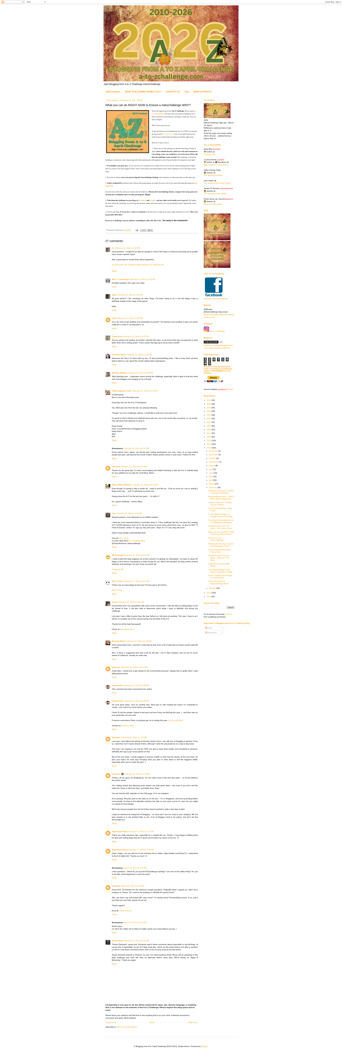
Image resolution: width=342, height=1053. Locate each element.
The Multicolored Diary (213, 175)
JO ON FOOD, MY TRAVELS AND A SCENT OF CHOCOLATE (138, 265)
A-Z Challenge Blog (136, 541)
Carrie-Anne (117, 336)
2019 (209, 426)
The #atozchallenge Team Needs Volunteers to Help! (220, 571)
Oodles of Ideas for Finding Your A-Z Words (219, 503)
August (212, 465)
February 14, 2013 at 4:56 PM (139, 355)
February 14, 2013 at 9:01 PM (136, 581)
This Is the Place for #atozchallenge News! (218, 582)
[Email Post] (137, 230)
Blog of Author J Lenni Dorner (216, 165)
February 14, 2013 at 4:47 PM (136, 336)
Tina (114, 513)
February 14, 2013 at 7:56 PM (129, 513)
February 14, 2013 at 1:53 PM (127, 248)
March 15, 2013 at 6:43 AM (132, 886)
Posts (209, 628)
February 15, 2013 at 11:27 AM (134, 667)
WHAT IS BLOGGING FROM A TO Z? (143, 92)
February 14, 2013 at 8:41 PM (136, 555)
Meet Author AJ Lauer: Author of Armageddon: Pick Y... (220, 545)
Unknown (116, 467)
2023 (209, 411)
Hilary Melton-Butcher (122, 485)
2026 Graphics (113, 92)
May (211, 476)
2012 (209, 593)
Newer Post (111, 1022)
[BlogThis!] (144, 230)
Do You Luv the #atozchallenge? (216, 539)
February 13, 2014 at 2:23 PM (136, 941)
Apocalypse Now (127, 629)
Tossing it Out (209, 154)
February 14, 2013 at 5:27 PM (134, 467)
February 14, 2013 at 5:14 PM (145, 391)
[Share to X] (146, 230)
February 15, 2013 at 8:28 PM (136, 685)
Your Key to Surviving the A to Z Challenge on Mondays (220, 521)
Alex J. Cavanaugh (120, 279)
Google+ (153, 200)
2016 (209, 437)
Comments (212, 633)
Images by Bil (117, 569)
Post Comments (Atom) (127, 1027)
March (212, 484)
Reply (114, 271)
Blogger (204, 1046)
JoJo (114, 318)
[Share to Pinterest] (151, 230)
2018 (209, 429)
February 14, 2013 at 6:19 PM (145, 485)
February (213, 487)
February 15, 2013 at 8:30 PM (136, 701)
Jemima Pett (117, 685)
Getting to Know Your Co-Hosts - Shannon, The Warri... (219, 557)
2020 (209, 422)
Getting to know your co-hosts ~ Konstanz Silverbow (221, 492)
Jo (113, 248)
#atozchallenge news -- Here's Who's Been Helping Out (221, 497)
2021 (209, 418)
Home (152, 1022)
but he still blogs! (176, 720)
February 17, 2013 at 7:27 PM (141, 831)
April (211, 480)
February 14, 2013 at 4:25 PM (130, 295)
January (212, 588)
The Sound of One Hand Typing (217, 183)
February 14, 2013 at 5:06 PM (140, 373)
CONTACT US (173, 92)
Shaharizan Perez (119, 831)
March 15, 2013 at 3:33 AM (135, 868)
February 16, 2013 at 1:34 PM (137, 774)
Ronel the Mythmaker (213, 204)
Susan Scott (117, 941)
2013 (209, 448)
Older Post (192, 1022)
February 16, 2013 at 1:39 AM (134, 737)
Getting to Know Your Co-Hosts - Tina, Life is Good (220, 527)
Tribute (230, 389)
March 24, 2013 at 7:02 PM (135, 922)
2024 (209, 408)
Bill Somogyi (117, 555)
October (212, 458)
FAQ (186, 92)
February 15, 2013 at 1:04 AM (131, 602)
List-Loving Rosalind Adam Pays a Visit (219, 551)
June (211, 473)
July (211, 469)
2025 (209, 404)
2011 (209, 596)
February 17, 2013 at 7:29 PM (141, 850)
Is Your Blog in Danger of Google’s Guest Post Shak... (221, 515)
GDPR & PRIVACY (202, 92)
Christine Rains (119, 355)
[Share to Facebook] (149, 230)
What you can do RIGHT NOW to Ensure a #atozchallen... (221, 533)
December (213, 451)
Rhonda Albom (118, 641)
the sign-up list (168, 134)
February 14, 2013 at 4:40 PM (130, 318)
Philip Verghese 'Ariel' (121, 391)
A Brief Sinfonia (125, 911)
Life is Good (123, 538)
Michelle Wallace (119, 373)
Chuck (115, 602)
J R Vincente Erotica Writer (215, 193)
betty (114, 295)
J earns (229, 614)
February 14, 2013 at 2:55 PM (142, 279)
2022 (209, 415)
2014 (209, 444)
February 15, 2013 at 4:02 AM (138, 641)
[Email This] (141, 230)
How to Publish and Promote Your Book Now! (220, 576)
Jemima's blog (127, 725)
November (213, 454)
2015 (209, 440)
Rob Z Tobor (117, 581)
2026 (209, 400)
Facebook (142, 200)
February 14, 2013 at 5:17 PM (136, 448)
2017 (209, 433)
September (214, 462)
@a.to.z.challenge (217, 331)
